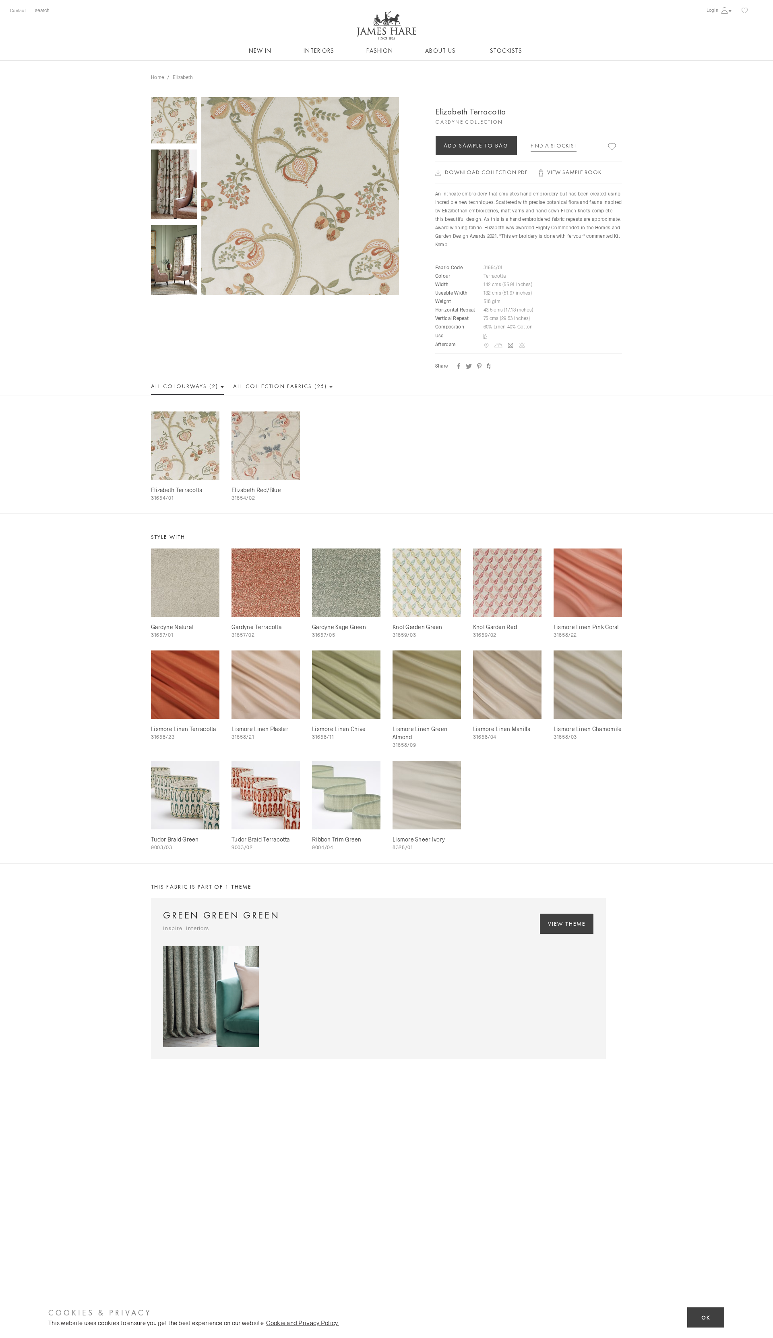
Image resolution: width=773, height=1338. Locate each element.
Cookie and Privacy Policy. (302, 1322)
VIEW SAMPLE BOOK (574, 172)
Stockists (506, 51)
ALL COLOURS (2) (185, 386)
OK (705, 1317)
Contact (18, 10)
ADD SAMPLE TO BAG (476, 145)
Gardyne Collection (469, 121)
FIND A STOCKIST (554, 145)
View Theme (566, 923)
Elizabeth (183, 77)
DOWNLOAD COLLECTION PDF (486, 172)
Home (157, 77)
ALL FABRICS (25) (281, 386)
